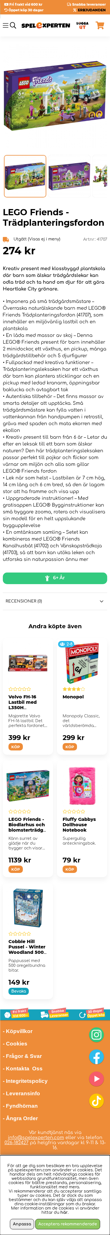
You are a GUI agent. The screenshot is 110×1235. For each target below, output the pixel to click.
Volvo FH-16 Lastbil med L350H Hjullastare (22, 705)
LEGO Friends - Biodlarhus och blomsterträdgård (27, 827)
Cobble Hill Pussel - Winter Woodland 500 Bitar (26, 949)
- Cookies (15, 1044)
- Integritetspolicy (25, 1081)
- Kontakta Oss (23, 1069)
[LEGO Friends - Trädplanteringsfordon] (25, 176)
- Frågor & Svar (22, 1056)
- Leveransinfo (21, 1093)
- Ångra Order (20, 1118)
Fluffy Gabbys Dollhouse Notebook (79, 825)
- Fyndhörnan (20, 1106)
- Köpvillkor (17, 1031)
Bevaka (18, 991)
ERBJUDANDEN (92, 10)
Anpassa (22, 1224)
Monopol (73, 697)
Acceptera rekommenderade (67, 1224)
